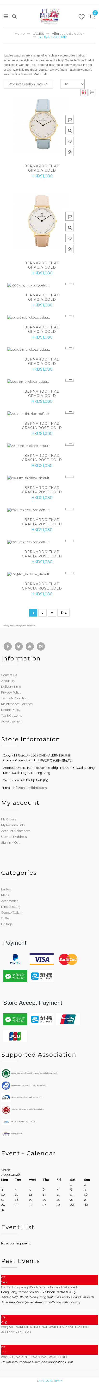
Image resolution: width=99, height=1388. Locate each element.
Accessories (9, 901)
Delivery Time (11, 686)
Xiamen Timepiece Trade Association (27, 1109)
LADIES (38, 33)
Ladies (6, 889)
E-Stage (6, 924)
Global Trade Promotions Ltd (23, 1121)
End (64, 612)
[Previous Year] (2, 1169)
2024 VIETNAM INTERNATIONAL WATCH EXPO (34, 1357)
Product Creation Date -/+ (28, 84)
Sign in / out (10, 842)
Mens (5, 895)
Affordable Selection (68, 33)
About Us (7, 681)
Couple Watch (11, 912)
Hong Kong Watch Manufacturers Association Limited (33, 1073)
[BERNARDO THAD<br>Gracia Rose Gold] (42, 413)
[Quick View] (69, 130)
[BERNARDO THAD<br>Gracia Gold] (42, 124)
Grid (83, 92)
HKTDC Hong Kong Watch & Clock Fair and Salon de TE (40, 1287)
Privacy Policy (11, 692)
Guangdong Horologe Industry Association (29, 1085)
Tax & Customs (11, 715)
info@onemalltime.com (30, 788)
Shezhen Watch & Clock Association (27, 1097)
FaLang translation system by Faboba (19, 625)
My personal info (13, 825)
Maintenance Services (16, 704)
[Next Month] (9, 1169)
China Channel (17, 1133)
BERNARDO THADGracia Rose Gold (42, 425)
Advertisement (11, 721)
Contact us (9, 675)
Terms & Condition (14, 698)
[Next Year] (7, 1169)
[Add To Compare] (69, 152)
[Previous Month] (5, 1169)
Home (20, 33)
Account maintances (15, 831)
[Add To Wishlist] (69, 141)
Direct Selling (10, 907)
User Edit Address (14, 837)
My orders (8, 819)
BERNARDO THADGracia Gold (42, 168)
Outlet (5, 918)
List (91, 92)
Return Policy (10, 710)
